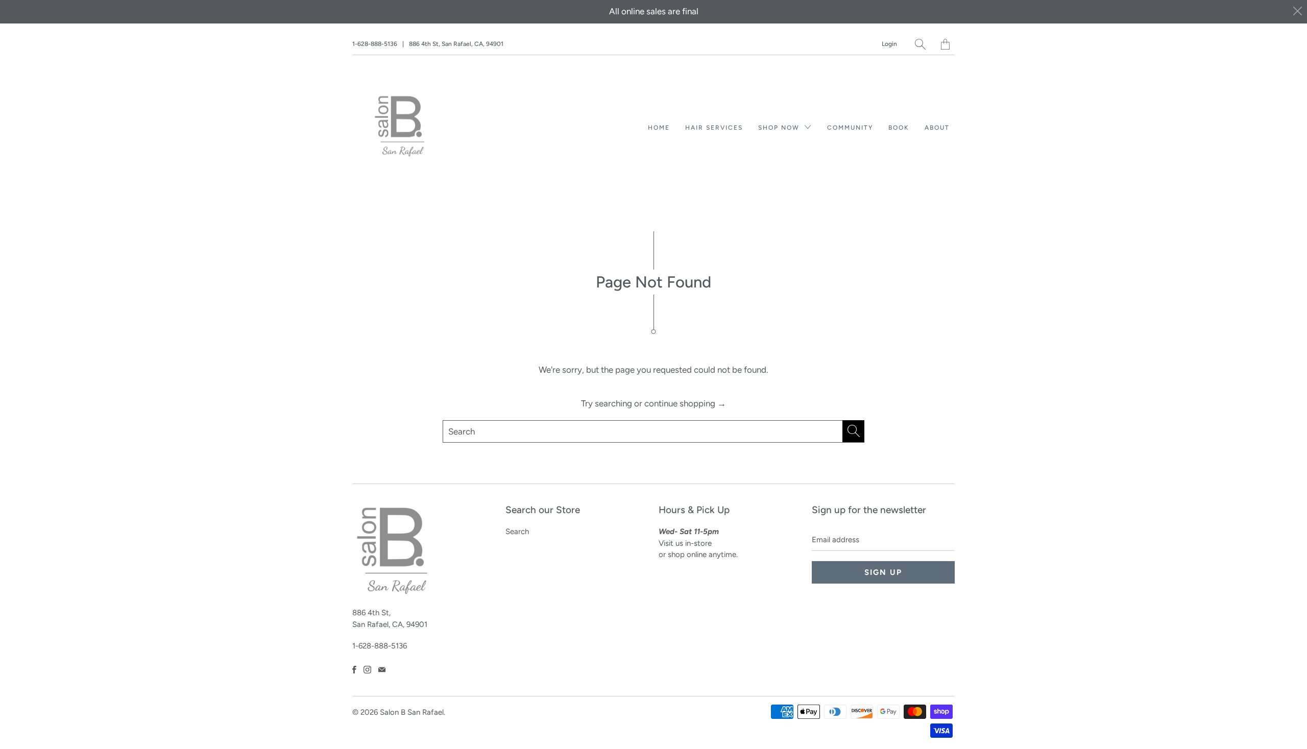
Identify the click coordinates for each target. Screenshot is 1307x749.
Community (850, 127)
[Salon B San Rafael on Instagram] (367, 669)
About (937, 127)
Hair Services (714, 127)
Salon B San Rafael (412, 712)
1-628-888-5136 (374, 43)
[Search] (920, 44)
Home (659, 127)
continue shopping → (685, 403)
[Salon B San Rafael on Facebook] (354, 669)
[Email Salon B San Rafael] (381, 669)
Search (517, 531)
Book (898, 127)
